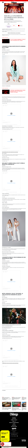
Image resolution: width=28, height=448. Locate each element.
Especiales (14, 425)
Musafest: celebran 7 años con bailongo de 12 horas (18, 40)
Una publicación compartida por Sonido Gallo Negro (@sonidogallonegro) (11, 150)
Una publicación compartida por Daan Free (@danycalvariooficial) (11, 290)
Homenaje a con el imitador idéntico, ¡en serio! (17, 91)
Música (14, 25)
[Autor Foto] (8, 24)
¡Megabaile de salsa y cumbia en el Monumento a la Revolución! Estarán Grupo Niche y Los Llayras (16, 398)
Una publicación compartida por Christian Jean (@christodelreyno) (11, 359)
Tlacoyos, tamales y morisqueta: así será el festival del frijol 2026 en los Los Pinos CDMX (6, 409)
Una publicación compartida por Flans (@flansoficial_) (11, 124)
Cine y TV (14, 421)
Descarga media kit (14, 430)
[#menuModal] (3, 2)
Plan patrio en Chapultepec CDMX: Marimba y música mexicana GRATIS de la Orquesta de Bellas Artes (16, 409)
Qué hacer (3, 407)
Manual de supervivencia (14, 422)
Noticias (14, 417)
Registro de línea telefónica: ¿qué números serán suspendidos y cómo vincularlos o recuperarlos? (6, 398)
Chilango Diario (14, 426)
